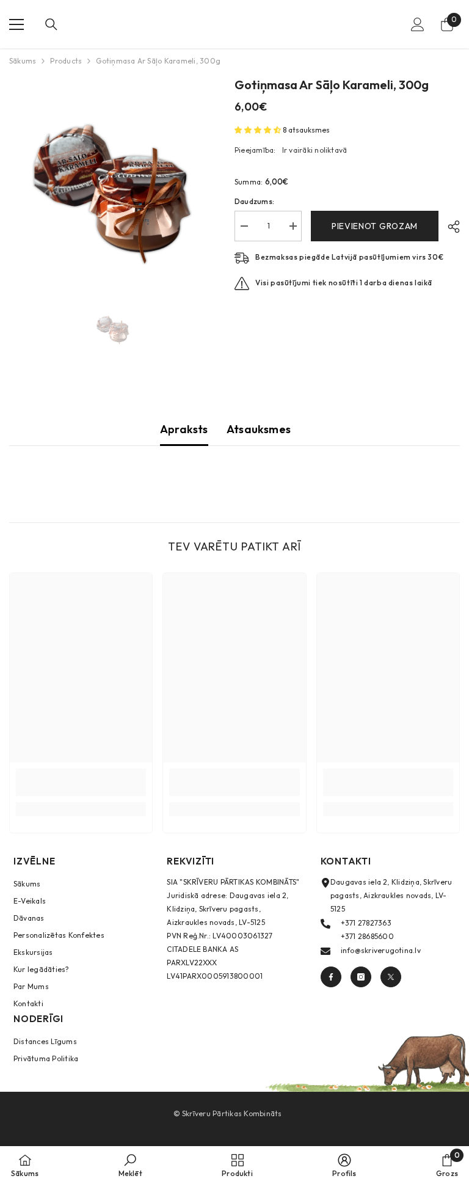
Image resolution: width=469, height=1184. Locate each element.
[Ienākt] (417, 24)
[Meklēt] (51, 24)
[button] (258, 129)
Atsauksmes (259, 429)
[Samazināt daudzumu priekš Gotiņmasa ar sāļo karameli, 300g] (243, 226)
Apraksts (184, 429)
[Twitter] (390, 977)
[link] (81, 782)
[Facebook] (331, 977)
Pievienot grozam (375, 226)
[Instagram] (361, 977)
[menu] (16, 24)
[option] (112, 179)
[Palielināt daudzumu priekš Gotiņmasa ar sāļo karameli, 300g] (292, 226)
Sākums (22, 60)
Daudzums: (254, 201)
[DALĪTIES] (449, 226)
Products (66, 60)
